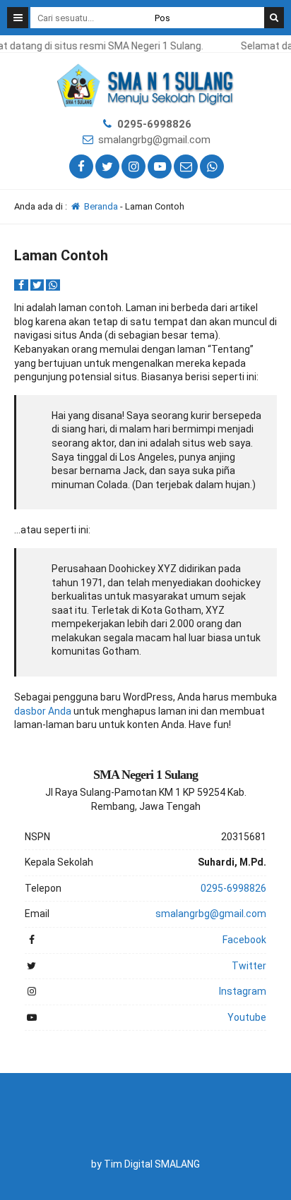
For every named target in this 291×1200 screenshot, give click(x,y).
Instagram (242, 991)
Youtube (246, 1017)
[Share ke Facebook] (22, 285)
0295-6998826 (154, 124)
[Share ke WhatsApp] (53, 285)
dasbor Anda (42, 711)
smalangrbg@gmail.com (154, 139)
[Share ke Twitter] (38, 285)
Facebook (244, 939)
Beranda (100, 206)
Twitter (249, 965)
